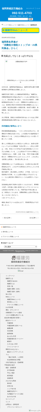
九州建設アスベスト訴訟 (15, 394)
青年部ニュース (8, 232)
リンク (38, 8)
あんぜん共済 (11, 336)
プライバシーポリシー (14, 407)
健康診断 (10, 328)
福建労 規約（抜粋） (14, 291)
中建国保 (10, 323)
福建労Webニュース (23, 25)
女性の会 (10, 386)
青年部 (9, 383)
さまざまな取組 (11, 381)
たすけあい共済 (12, 344)
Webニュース (12, 25)
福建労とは (9, 278)
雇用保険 (10, 333)
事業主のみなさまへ (12, 349)
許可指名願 (11, 370)
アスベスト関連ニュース (11, 236)
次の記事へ (34, 218)
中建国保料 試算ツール (14, 325)
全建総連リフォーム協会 (14, 312)
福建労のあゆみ (12, 281)
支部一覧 (10, 286)
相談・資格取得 (11, 367)
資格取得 (10, 378)
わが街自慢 (9, 307)
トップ (5, 25)
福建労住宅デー (12, 391)
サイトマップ (30, 8)
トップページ (10, 276)
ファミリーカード (13, 347)
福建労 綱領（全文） (14, 289)
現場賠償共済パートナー (15, 339)
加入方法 (9, 294)
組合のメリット (11, 320)
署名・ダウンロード (12, 310)
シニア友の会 (11, 388)
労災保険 (10, 331)
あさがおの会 (11, 396)
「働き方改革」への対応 (15, 357)
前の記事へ (6, 218)
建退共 (9, 341)
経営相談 (10, 375)
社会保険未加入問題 (13, 360)
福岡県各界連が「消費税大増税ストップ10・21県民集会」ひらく (19, 45)
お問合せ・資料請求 (12, 404)
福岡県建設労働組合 (20, 261)
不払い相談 (11, 373)
